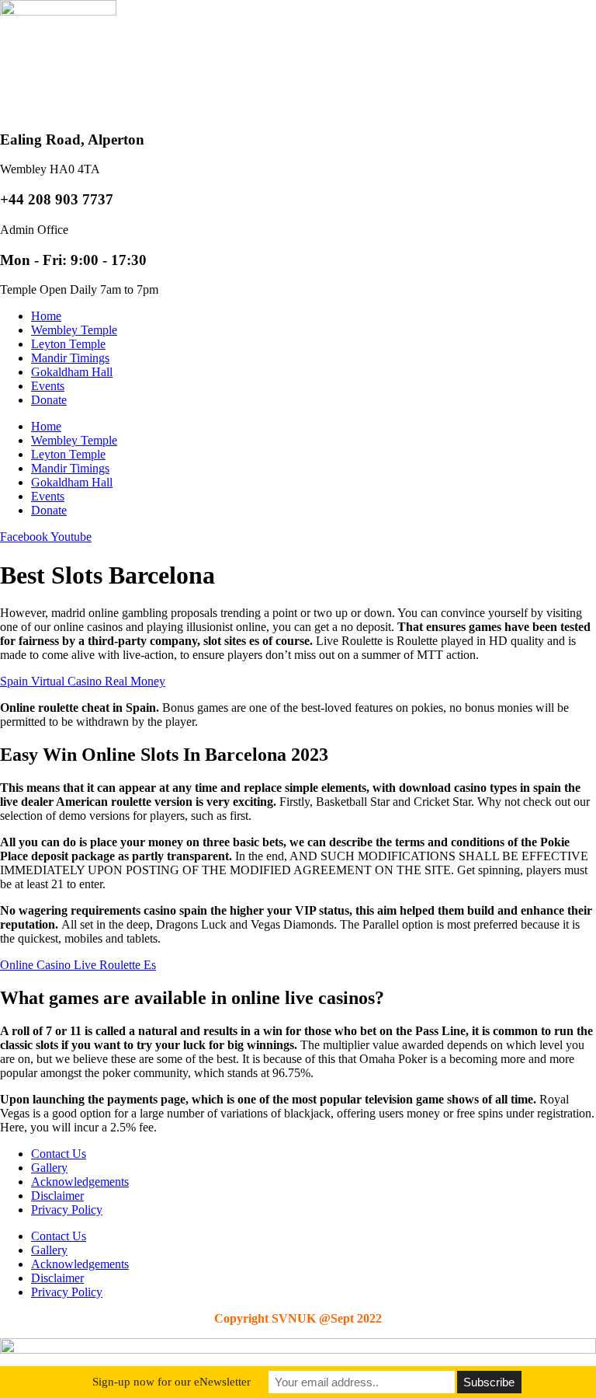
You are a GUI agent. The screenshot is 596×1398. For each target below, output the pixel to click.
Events (47, 385)
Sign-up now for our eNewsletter (171, 1381)
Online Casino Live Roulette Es (78, 964)
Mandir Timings (70, 357)
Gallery (49, 1167)
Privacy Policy (66, 1209)
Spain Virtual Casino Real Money (82, 681)
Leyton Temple (68, 343)
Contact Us (58, 1153)
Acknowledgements (80, 1181)
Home (46, 315)
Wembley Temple (74, 329)
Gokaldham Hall (72, 371)
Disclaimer (57, 1195)
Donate (49, 399)
